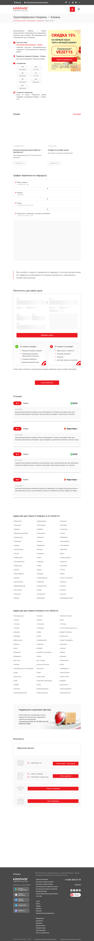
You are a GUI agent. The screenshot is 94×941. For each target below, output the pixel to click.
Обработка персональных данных (70, 939)
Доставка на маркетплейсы (44, 884)
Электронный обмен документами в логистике (47, 895)
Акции (38, 903)
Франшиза (39, 923)
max (80, 891)
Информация (40, 918)
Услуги (38, 901)
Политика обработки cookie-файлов (45, 939)
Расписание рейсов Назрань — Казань (29, 45)
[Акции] (69, 2)
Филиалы (38, 908)
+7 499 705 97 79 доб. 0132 (39, 777)
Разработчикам (40, 928)
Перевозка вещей (41, 891)
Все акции (77, 114)
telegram (74, 891)
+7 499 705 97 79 (35, 763)
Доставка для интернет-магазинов (46, 889)
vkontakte (71, 891)
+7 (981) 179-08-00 (36, 774)
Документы (39, 920)
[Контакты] (80, 2)
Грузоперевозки (41, 930)
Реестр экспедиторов (42, 932)
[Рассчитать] (73, 2)
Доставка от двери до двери (44, 881)
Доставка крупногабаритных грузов (47, 886)
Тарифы (38, 906)
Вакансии (39, 911)
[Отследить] (76, 2)
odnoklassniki (77, 891)
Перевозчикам (40, 925)
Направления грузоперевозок (45, 913)
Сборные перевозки (42, 879)
